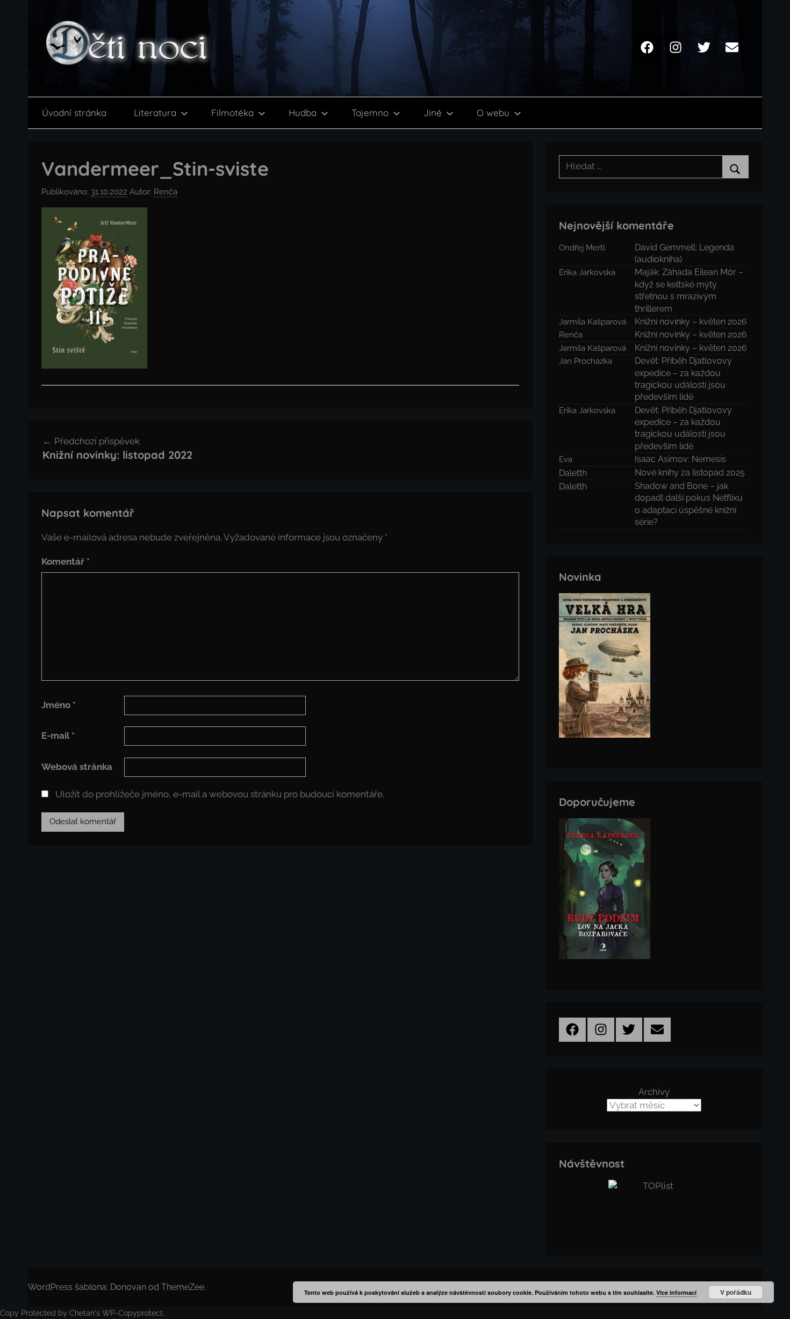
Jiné (432, 112)
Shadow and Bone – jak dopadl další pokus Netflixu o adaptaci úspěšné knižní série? (689, 504)
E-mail (58, 735)
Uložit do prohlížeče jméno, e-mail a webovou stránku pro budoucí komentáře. (219, 794)
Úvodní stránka (74, 112)
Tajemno (370, 112)
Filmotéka (232, 112)
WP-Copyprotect (132, 1313)
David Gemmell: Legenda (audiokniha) (684, 253)
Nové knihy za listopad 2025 (690, 472)
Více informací (676, 1292)
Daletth (573, 473)
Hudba (303, 112)
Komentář (65, 561)
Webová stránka (76, 766)
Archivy (654, 1091)
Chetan (82, 1313)
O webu (493, 112)
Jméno (58, 705)
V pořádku (735, 1292)
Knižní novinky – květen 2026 (691, 321)
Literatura (155, 112)
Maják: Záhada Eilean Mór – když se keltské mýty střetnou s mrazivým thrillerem (689, 290)
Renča (165, 192)
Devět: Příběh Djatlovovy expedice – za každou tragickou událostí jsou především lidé (683, 379)
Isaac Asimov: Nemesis (680, 459)
